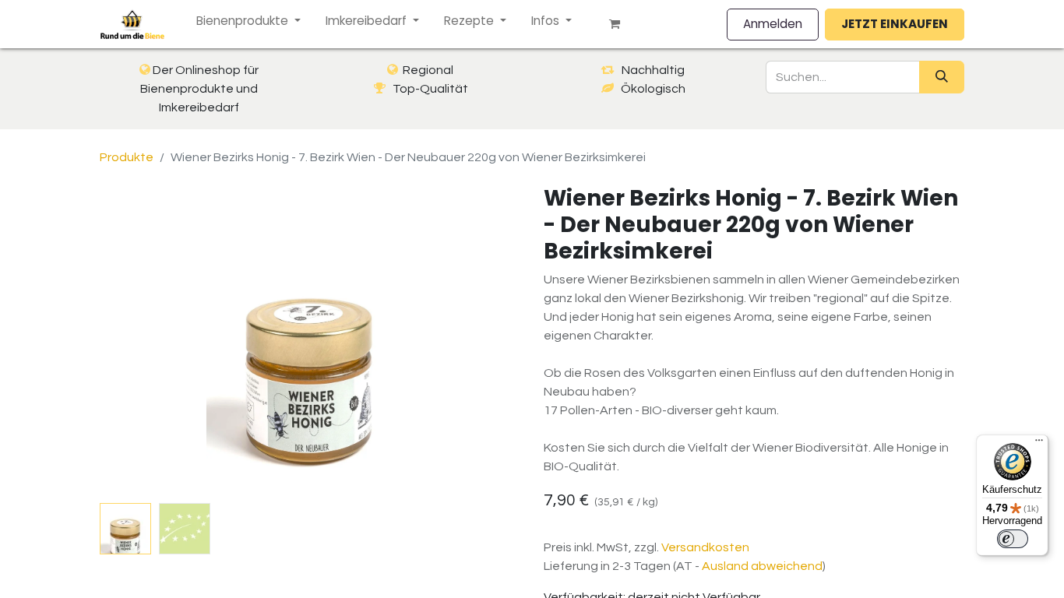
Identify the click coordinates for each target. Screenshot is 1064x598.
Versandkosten (705, 547)
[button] (131, 341)
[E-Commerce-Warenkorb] (621, 24)
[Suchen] (941, 77)
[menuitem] (248, 21)
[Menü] (1039, 443)
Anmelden (772, 24)
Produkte (126, 157)
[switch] (1012, 538)
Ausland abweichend (762, 566)
